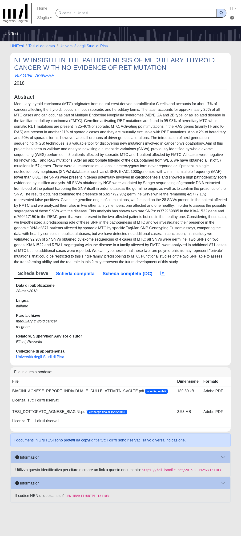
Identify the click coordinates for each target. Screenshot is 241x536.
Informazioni (29, 457)
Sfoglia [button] (43, 18)
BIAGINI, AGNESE (34, 75)
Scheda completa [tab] (75, 273)
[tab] (163, 273)
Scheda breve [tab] (33, 273)
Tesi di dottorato (41, 46)
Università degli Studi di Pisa (84, 46)
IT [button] (231, 8)
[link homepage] (17, 13)
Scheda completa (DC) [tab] (128, 273)
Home (42, 8)
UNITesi (17, 46)
